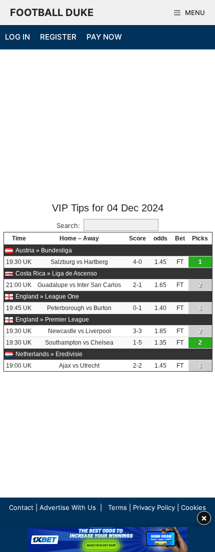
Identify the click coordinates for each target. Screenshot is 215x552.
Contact (21, 507)
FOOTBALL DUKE (52, 13)
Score (137, 238)
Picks (200, 238)
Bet (180, 238)
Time (19, 238)
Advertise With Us (68, 507)
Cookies (193, 507)
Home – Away (79, 238)
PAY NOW (104, 37)
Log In (17, 37)
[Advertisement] (107, 126)
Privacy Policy (154, 507)
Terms (117, 507)
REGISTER (58, 37)
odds (161, 238)
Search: (68, 225)
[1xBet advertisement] (108, 539)
